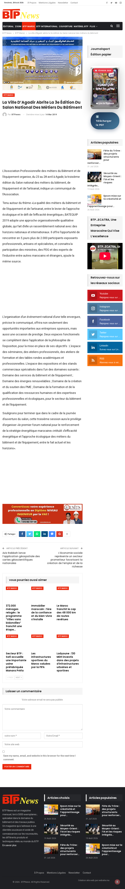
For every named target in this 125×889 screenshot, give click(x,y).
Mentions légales (47, 2)
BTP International (47, 26)
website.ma (103, 880)
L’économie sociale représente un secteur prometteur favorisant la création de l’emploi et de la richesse (65, 559)
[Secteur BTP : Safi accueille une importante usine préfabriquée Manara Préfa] (17, 642)
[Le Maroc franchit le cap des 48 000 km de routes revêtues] (68, 594)
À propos (32, 2)
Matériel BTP (81, 26)
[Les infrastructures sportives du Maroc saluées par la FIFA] (42, 642)
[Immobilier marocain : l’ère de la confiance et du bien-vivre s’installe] (42, 594)
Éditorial (8, 26)
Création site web (86, 880)
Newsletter (63, 2)
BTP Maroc (29, 26)
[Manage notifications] (117, 881)
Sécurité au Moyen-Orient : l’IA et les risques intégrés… (104, 179)
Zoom (18, 26)
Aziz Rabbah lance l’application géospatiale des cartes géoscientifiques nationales (21, 558)
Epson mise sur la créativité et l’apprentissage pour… (70, 810)
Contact (74, 2)
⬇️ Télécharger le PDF (104, 120)
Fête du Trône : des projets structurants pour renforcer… (104, 157)
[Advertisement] (42, 144)
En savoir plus (9, 845)
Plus (92, 26)
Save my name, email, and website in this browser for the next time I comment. (39, 757)
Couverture (65, 26)
